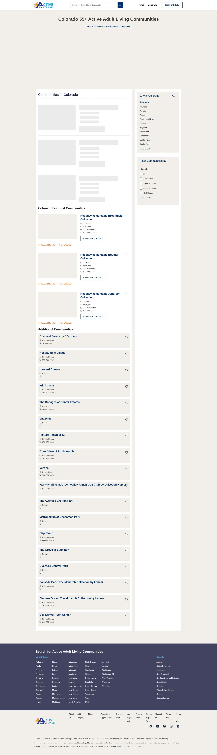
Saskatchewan (162, 698)
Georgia (39, 698)
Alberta (159, 662)
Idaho (54, 662)
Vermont (105, 662)
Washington (106, 670)
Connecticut (40, 686)
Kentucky (56, 682)
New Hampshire (75, 686)
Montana (72, 674)
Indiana (55, 670)
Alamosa (143, 107)
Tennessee (89, 694)
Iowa (54, 674)
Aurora (142, 115)
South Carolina (91, 686)
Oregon (88, 674)
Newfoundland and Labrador (167, 678)
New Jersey (74, 690)
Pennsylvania (90, 678)
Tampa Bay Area (149, 717)
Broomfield (144, 132)
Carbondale (144, 136)
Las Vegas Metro (129, 717)
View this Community (93, 238)
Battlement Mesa (147, 119)
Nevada (72, 682)
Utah (87, 702)
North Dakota (90, 662)
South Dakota (90, 690)
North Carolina (74, 702)
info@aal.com (120, 746)
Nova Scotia (161, 682)
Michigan (56, 702)
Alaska (38, 666)
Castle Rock (145, 144)
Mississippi (73, 666)
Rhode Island (90, 682)
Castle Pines (145, 140)
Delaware (39, 690)
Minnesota (73, 662)
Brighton (143, 127)
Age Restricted (149, 183)
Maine (54, 690)
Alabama (39, 662)
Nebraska (73, 678)
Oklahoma (89, 670)
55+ (145, 174)
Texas (87, 698)
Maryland (56, 694)
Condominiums (149, 188)
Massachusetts (58, 698)
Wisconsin (106, 682)
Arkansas (40, 674)
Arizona (39, 670)
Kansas (55, 678)
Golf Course (148, 193)
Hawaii (38, 702)
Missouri (72, 670)
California (39, 678)
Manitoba (160, 670)
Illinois (54, 666)
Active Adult (148, 179)
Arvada (143, 111)
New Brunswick (162, 674)
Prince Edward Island (165, 690)
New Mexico (74, 694)
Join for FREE (172, 5)
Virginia (105, 666)
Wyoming (106, 686)
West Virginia (107, 678)
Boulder (143, 123)
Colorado (39, 682)
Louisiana (56, 686)
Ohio (87, 666)
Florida (38, 694)
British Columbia (163, 666)
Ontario (159, 686)
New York (73, 698)
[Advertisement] (108, 46)
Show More (144, 149)
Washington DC (108, 674)
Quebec (159, 694)
